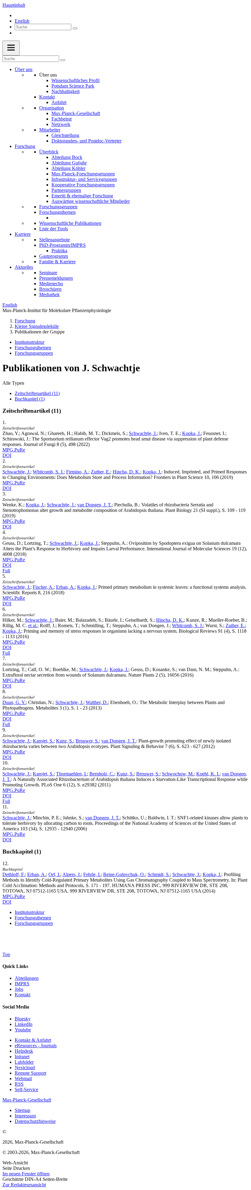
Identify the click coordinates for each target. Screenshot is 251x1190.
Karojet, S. (43, 740)
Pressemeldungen (56, 278)
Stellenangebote (54, 239)
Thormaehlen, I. (71, 773)
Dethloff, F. (13, 874)
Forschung (25, 146)
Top (6, 954)
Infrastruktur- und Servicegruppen (84, 179)
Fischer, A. (43, 587)
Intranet (22, 1056)
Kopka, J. (191, 433)
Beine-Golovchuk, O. (124, 874)
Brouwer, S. (87, 740)
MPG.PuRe (13, 449)
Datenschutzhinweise (35, 1121)
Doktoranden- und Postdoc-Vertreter (86, 140)
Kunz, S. (64, 740)
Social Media (15, 1006)
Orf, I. (54, 874)
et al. (32, 625)
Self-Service (26, 1089)
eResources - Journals (36, 1045)
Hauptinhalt (13, 5)
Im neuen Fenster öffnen (26, 1173)
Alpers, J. (71, 874)
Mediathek (49, 294)
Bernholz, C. (101, 773)
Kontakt (47, 96)
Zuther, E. (100, 471)
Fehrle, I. (92, 874)
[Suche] (75, 28)
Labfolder (24, 1062)
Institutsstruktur (29, 342)
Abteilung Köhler (68, 168)
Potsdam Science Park (72, 85)
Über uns (23, 69)
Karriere (23, 234)
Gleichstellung (65, 135)
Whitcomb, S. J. (48, 471)
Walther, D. (97, 702)
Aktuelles (24, 267)
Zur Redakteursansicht (24, 1184)
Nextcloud (25, 1067)
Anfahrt (58, 102)
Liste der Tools (53, 228)
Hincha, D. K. (126, 471)
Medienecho (51, 283)
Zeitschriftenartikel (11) (37, 393)
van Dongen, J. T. (94, 504)
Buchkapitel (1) (30, 398)
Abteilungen (27, 978)
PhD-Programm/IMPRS (62, 245)
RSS (19, 1084)
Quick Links (15, 966)
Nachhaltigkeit (65, 91)
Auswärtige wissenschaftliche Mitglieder (90, 201)
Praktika (59, 250)
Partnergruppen (66, 190)
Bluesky (23, 1018)
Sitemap (22, 1110)
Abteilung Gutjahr (69, 162)
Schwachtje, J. (143, 433)
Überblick (48, 151)
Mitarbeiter (49, 129)
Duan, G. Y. (14, 702)
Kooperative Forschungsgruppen (83, 184)
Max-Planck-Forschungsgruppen (83, 173)
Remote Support (30, 1073)
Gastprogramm (53, 256)
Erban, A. (65, 587)
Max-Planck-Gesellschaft (75, 113)
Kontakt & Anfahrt (33, 1040)
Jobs (19, 989)
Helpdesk (24, 1051)
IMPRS (22, 983)
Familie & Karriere (57, 261)
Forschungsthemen (57, 212)
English (22, 20)
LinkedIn (23, 1024)
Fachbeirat (61, 118)
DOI (6, 455)
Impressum (25, 1115)
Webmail (23, 1078)
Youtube (23, 1029)
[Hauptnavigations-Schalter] (11, 48)
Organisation (51, 107)
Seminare (48, 272)
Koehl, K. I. (207, 773)
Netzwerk (60, 124)
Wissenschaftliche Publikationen (70, 223)
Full (6, 570)
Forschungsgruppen (58, 206)
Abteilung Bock (66, 157)
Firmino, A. (77, 471)
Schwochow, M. (178, 773)
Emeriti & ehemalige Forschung (82, 195)
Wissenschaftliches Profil (75, 80)
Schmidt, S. (159, 874)
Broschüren (50, 289)
